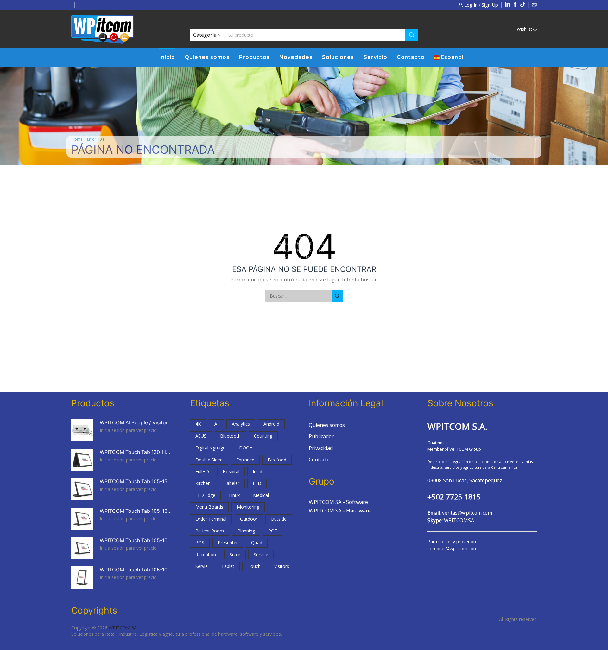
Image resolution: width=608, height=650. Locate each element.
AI (216, 424)
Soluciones (338, 57)
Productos (254, 57)
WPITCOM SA (123, 628)
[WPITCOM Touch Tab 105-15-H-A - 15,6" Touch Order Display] (82, 489)
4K (198, 424)
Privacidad (321, 448)
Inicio (167, 57)
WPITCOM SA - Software (338, 501)
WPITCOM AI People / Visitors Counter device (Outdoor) (136, 423)
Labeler (231, 483)
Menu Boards (209, 507)
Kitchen (203, 483)
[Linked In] (507, 5)
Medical (261, 495)
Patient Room (209, 531)
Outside (279, 519)
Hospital (231, 471)
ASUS (200, 436)
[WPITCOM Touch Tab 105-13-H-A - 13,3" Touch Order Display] (82, 519)
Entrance (245, 460)
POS (199, 542)
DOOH (246, 448)
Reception (205, 554)
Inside (259, 471)
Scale (235, 554)
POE (272, 531)
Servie (201, 566)
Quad (256, 542)
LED (257, 483)
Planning (246, 531)
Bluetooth (230, 436)
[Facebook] (515, 5)
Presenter (228, 542)
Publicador (321, 436)
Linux (234, 495)
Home (77, 139)
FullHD (202, 471)
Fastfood (277, 460)
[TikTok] (523, 5)
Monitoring (248, 507)
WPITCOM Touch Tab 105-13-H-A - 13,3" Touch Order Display (136, 511)
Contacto (411, 57)
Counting (263, 436)
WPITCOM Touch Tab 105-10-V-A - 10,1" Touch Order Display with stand (136, 570)
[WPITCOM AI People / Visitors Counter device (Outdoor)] (82, 430)
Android (271, 424)
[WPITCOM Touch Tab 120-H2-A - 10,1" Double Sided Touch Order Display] (82, 460)
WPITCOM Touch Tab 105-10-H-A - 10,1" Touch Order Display (136, 540)
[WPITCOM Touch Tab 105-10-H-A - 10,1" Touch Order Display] (82, 548)
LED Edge (205, 495)
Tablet (227, 566)
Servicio (375, 57)
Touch (254, 566)
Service (261, 554)
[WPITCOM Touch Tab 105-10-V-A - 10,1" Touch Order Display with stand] (82, 577)
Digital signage (210, 448)
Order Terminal (210, 519)
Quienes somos (207, 57)
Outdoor (248, 519)
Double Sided (209, 460)
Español (452, 57)
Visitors (281, 566)
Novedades (296, 57)
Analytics (241, 424)
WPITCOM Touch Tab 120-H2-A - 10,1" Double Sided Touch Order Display (136, 452)
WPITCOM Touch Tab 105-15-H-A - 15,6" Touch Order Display (136, 482)
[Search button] (411, 35)
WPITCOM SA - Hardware (340, 510)
